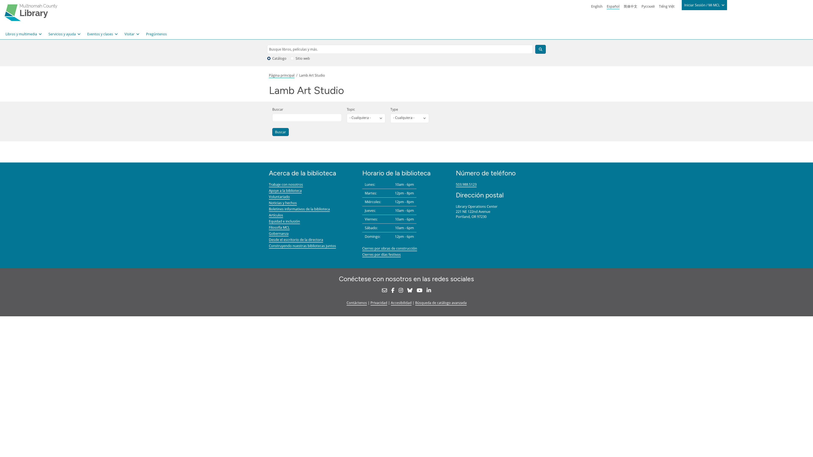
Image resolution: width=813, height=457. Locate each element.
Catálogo (279, 58)
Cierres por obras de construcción (389, 248)
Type (394, 109)
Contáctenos (357, 302)
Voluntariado (279, 196)
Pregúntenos (156, 34)
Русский (648, 6)
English (597, 6)
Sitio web (303, 58)
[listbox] (366, 118)
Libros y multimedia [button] (22, 34)
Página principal (282, 75)
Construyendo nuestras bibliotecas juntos (302, 246)
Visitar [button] (130, 34)
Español (613, 6)
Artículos (276, 215)
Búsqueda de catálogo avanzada (441, 302)
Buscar (277, 109)
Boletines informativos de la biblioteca (299, 209)
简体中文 (630, 6)
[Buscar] (540, 49)
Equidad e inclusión (284, 221)
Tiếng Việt (667, 6)
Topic (351, 109)
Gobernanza (279, 233)
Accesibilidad (401, 302)
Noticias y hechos (283, 203)
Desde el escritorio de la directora (296, 239)
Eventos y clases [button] (100, 34)
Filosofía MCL (279, 227)
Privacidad (379, 302)
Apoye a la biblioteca (285, 190)
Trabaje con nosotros (286, 184)
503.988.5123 (466, 184)
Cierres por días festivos (381, 254)
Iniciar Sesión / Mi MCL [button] (702, 5)
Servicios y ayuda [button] (62, 34)
